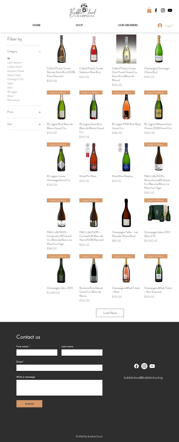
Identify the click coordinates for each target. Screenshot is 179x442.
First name (23, 346)
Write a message (25, 376)
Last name (67, 346)
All (8, 58)
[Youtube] (152, 366)
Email (20, 361)
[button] (149, 10)
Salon (10, 87)
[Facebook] (156, 10)
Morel (10, 96)
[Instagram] (163, 10)
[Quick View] (61, 49)
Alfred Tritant (14, 75)
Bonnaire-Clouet (15, 71)
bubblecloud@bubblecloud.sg (143, 377)
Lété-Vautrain (14, 62)
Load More (110, 313)
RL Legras (12, 91)
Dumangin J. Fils (15, 79)
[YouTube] (170, 10)
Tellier (10, 83)
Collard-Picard (14, 66)
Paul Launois (13, 100)
